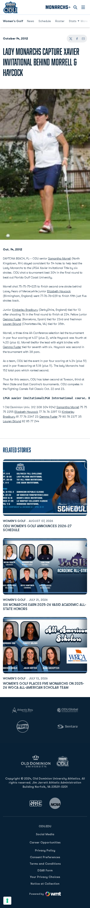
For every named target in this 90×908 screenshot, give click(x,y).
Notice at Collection (45, 883)
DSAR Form (45, 870)
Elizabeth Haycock (59, 291)
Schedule (45, 21)
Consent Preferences (45, 857)
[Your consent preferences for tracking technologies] (7, 901)
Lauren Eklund (12, 324)
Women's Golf (14, 521)
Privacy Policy (45, 850)
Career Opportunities (45, 842)
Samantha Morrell (59, 258)
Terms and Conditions (45, 863)
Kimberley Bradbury (25, 309)
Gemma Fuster (12, 319)
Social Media (45, 834)
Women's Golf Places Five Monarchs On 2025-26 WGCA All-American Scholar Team (43, 686)
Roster (59, 21)
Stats (72, 21)
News (30, 21)
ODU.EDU (45, 826)
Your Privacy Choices (45, 877)
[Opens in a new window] (36, 803)
